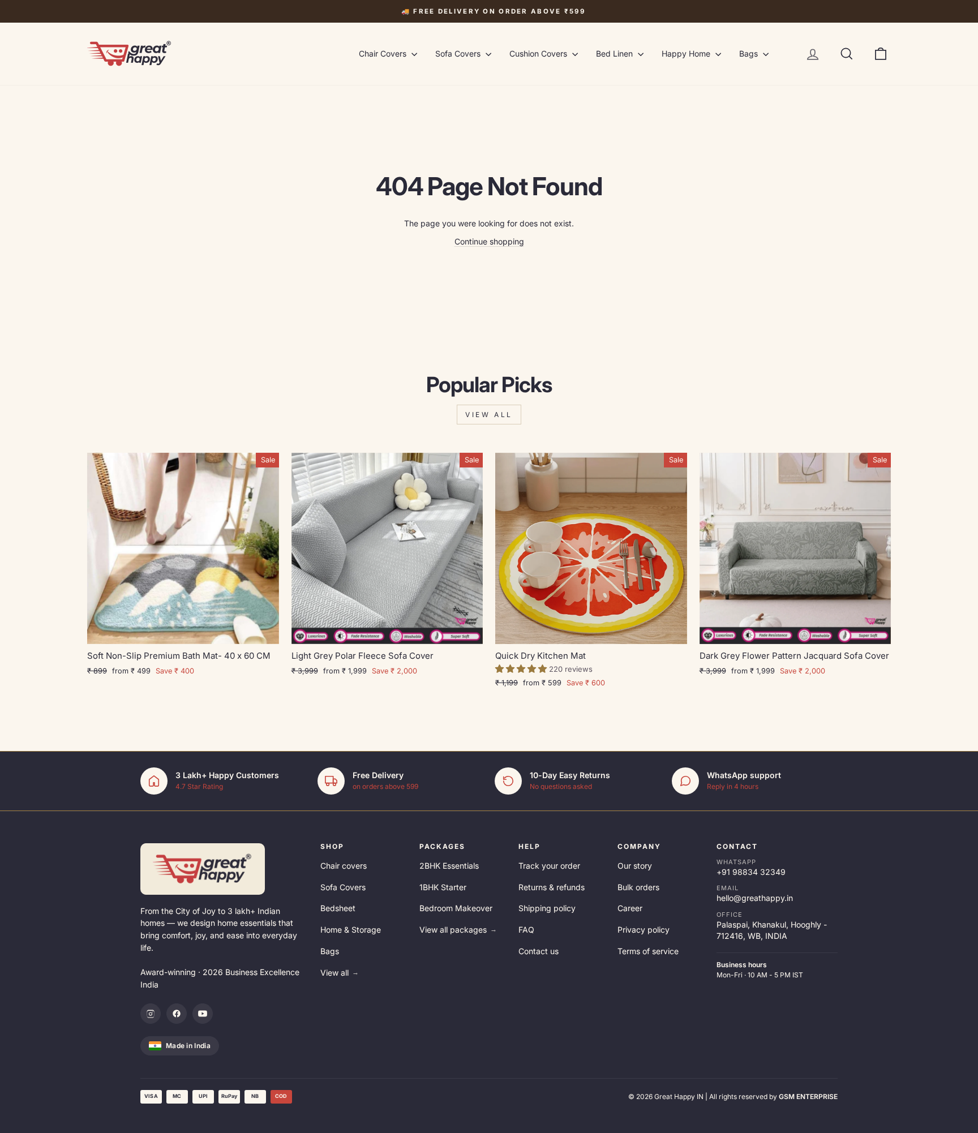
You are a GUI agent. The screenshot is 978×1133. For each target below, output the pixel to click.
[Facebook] (176, 1013)
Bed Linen (615, 53)
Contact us (538, 951)
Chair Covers (384, 53)
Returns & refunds (551, 887)
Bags (749, 53)
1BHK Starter (442, 887)
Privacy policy (643, 929)
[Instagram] (150, 1013)
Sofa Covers (459, 53)
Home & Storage (350, 929)
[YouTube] (202, 1013)
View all (489, 414)
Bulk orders (638, 887)
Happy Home (687, 53)
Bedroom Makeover (455, 908)
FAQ (526, 929)
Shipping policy (547, 908)
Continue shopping (489, 241)
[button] (522, 668)
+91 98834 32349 (751, 872)
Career (629, 908)
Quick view (182, 630)
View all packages (458, 929)
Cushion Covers (539, 53)
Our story (634, 865)
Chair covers (343, 865)
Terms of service (648, 951)
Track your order (549, 865)
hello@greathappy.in (755, 898)
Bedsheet (337, 908)
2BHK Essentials (449, 865)
